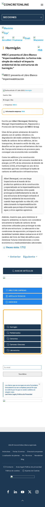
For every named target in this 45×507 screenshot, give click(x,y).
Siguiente (29, 256)
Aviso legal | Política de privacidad (29, 467)
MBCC (15, 105)
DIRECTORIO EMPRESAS (17, 290)
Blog (22, 459)
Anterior (15, 256)
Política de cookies (13, 471)
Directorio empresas (35, 451)
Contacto (9, 467)
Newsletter (38, 455)
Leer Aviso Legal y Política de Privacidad (18, 394)
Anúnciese (6, 451)
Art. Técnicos (27, 455)
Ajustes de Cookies (32, 471)
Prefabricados (15, 333)
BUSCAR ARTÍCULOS (24, 271)
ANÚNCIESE (13, 302)
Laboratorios (14, 350)
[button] (42, 5)
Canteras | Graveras (17, 344)
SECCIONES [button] (9, 17)
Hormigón (13, 48)
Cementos (14, 339)
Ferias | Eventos (19, 451)
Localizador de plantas (11, 455)
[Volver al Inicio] (20, 5)
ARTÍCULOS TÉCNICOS (17, 296)
